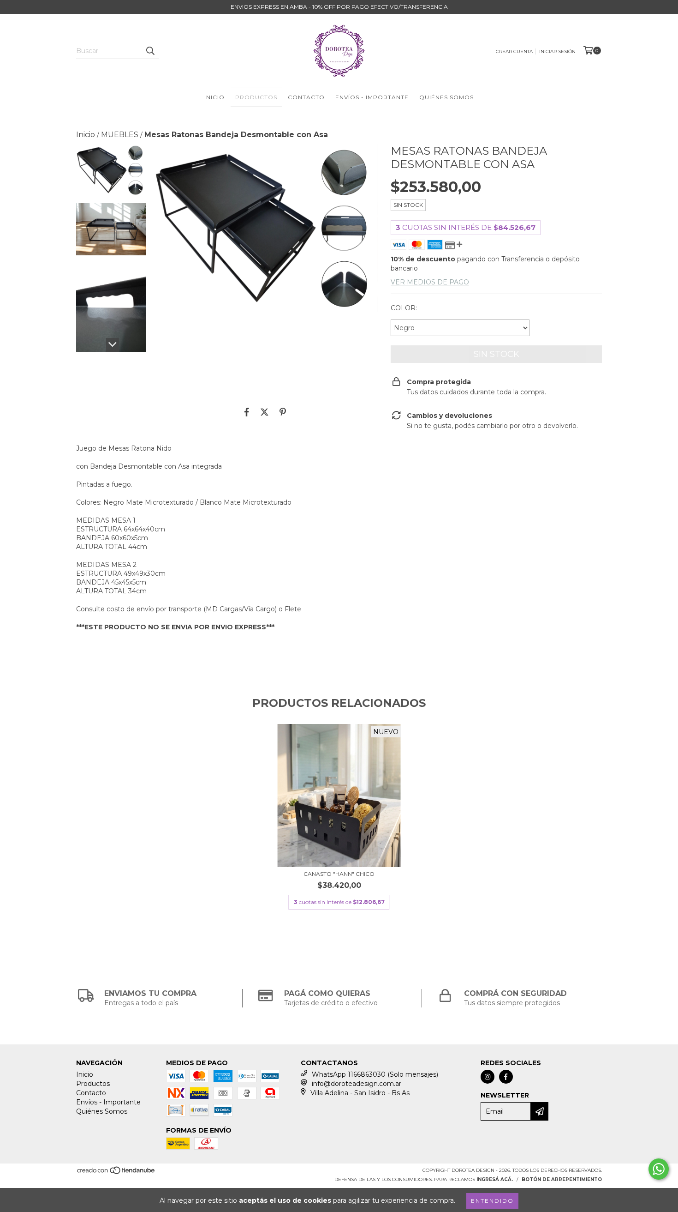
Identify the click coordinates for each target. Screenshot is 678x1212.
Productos (256, 97)
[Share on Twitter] (264, 411)
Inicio (214, 97)
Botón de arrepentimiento (562, 1179)
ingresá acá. (494, 1179)
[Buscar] (150, 50)
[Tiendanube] (116, 1173)
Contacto (306, 97)
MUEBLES (119, 134)
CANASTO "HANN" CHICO (339, 873)
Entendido (492, 1200)
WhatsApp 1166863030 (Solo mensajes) (375, 1074)
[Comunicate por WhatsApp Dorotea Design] (658, 1169)
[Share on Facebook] (246, 411)
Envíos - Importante (372, 97)
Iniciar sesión (557, 51)
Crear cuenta (514, 51)
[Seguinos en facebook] (506, 1077)
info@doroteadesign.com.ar (356, 1083)
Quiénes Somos (446, 97)
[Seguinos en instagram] (487, 1077)
